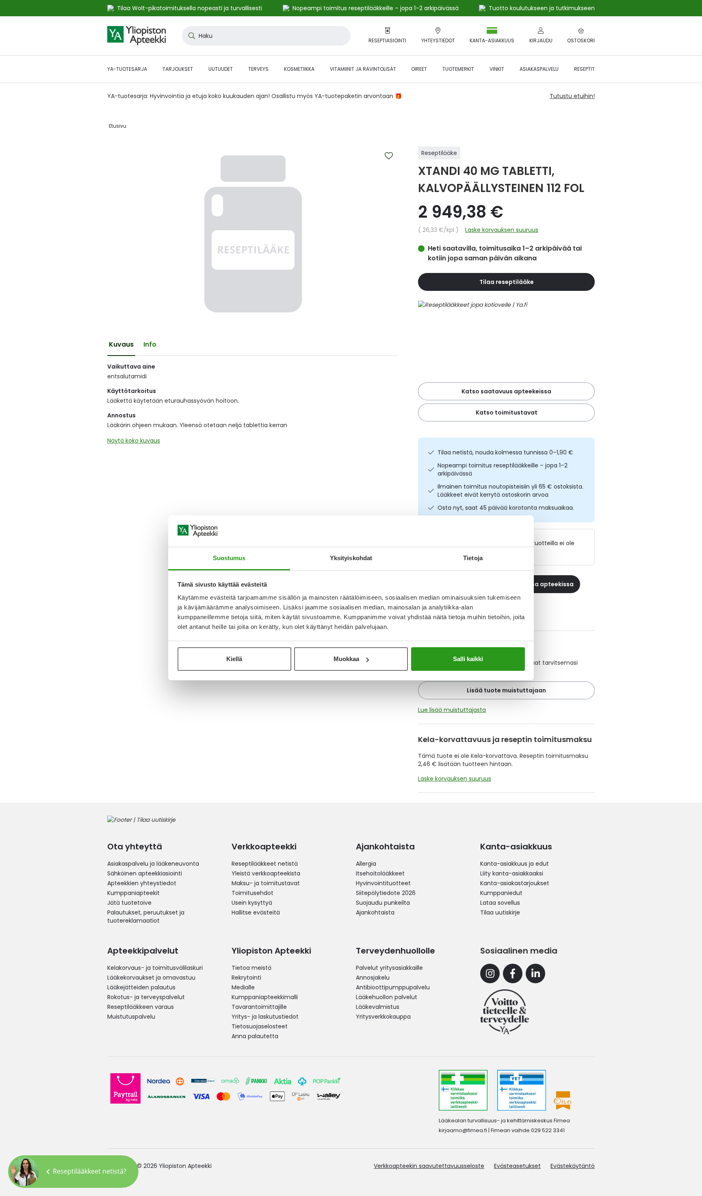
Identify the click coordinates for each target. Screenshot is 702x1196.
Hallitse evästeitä (256, 912)
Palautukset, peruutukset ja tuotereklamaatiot (145, 916)
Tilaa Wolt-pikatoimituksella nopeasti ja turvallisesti (189, 8)
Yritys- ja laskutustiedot (265, 1017)
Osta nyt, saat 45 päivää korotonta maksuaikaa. (506, 508)
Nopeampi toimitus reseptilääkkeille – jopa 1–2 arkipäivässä (503, 469)
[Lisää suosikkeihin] (389, 155)
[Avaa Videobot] (24, 1171)
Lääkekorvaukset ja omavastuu (151, 977)
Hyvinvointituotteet (383, 883)
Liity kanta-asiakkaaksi (511, 873)
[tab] (121, 344)
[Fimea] (463, 1090)
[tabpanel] (253, 405)
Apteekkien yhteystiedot (141, 883)
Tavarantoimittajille (259, 1007)
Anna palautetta (255, 1036)
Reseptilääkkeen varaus (140, 1007)
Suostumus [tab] (229, 557)
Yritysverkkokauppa (383, 1017)
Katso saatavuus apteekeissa (506, 391)
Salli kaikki (468, 658)
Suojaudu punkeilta (383, 903)
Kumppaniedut (501, 893)
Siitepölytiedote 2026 (386, 893)
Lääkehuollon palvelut (386, 997)
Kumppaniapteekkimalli (265, 997)
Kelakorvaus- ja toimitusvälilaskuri (155, 968)
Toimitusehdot (252, 893)
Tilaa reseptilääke (506, 282)
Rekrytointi (246, 977)
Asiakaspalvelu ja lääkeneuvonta (153, 864)
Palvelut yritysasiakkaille (389, 968)
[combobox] (266, 36)
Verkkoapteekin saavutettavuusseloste (429, 1166)
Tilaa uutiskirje (500, 912)
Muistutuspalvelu (131, 1017)
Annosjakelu (373, 977)
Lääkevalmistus (377, 1007)
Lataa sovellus (500, 903)
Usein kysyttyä (252, 903)
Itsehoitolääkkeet (380, 873)
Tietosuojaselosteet (260, 1026)
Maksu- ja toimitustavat (266, 883)
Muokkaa (346, 658)
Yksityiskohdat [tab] (351, 557)
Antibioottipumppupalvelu (393, 987)
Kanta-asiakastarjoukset (514, 883)
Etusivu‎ (117, 125)
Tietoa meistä (251, 968)
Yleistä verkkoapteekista (266, 873)
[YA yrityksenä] (504, 1011)
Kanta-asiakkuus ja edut (514, 864)
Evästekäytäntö (572, 1166)
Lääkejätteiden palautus (141, 987)
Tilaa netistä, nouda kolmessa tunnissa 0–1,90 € (505, 452)
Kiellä (234, 658)
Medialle (243, 987)
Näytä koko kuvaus (133, 440)
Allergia (366, 864)
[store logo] (136, 36)
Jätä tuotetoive (129, 903)
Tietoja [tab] (473, 557)
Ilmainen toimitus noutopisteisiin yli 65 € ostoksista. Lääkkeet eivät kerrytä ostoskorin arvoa (510, 490)
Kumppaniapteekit (133, 893)
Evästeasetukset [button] (517, 1166)
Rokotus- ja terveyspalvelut (146, 997)
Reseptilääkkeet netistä (265, 864)
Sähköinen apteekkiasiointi (144, 873)
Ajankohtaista (375, 912)
